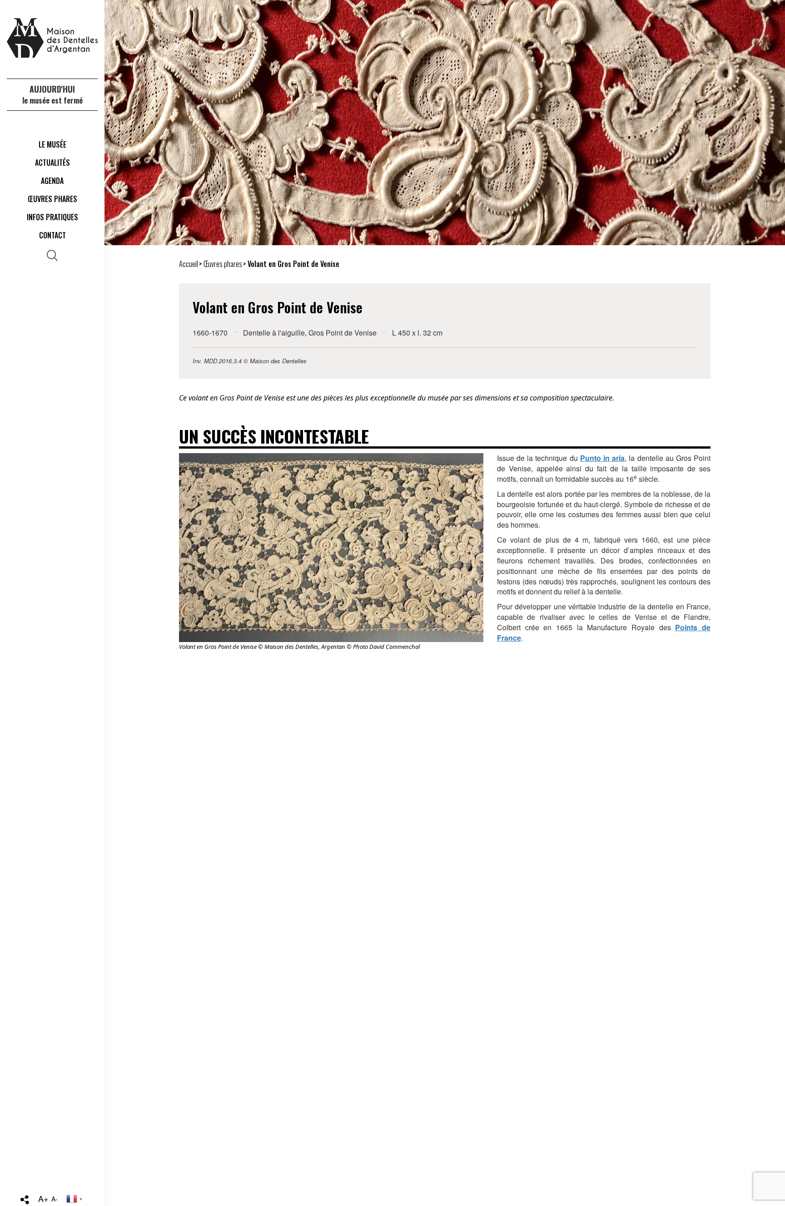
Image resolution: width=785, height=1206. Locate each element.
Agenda (52, 180)
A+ (43, 1198)
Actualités (52, 162)
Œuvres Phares (52, 198)
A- (54, 1198)
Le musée (52, 144)
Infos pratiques (52, 217)
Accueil (188, 263)
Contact (52, 235)
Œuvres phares (223, 263)
